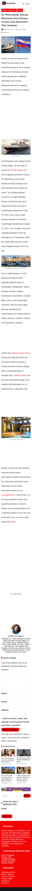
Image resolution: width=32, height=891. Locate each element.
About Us (5, 883)
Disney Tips (6, 857)
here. (13, 522)
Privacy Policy (6, 879)
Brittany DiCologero (8, 29)
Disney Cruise (20, 375)
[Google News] (16, 594)
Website (5, 710)
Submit (7, 816)
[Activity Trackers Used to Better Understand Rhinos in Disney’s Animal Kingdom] (24, 770)
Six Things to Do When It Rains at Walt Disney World (24, 759)
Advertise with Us (8, 872)
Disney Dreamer (8, 861)
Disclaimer (5, 881)
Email (4, 702)
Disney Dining (7, 863)
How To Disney (7, 855)
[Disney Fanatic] (8, 3)
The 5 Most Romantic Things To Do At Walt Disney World (7, 760)
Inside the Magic (8, 859)
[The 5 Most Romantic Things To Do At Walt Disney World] (8, 753)
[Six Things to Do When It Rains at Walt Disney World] (24, 752)
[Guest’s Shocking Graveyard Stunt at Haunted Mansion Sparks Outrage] (8, 770)
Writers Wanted (7, 874)
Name (4, 693)
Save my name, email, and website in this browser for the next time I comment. (15, 721)
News (20, 10)
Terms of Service (8, 877)
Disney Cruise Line (9, 10)
